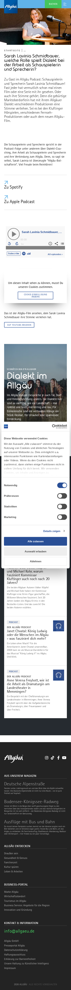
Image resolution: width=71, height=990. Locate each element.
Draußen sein (11, 853)
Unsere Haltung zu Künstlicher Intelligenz (26, 963)
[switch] (62, 496)
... (25, 50)
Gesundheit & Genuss (15, 858)
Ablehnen (35, 561)
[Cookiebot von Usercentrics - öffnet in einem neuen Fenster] (52, 426)
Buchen (53, 4)
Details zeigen (51, 530)
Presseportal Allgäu (14, 945)
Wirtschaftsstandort (14, 896)
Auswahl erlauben (35, 551)
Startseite (12, 50)
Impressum (10, 968)
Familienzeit (10, 862)
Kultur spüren (11, 866)
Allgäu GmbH (11, 940)
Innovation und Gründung (18, 909)
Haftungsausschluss (14, 954)
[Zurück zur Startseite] (35, 6)
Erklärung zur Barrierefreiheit (20, 959)
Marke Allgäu (11, 891)
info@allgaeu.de (19, 931)
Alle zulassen (36, 541)
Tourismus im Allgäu (15, 900)
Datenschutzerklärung (16, 950)
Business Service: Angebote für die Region (27, 905)
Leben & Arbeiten (13, 871)
